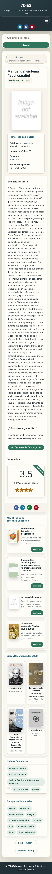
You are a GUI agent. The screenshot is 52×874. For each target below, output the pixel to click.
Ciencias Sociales (26, 832)
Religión (31, 814)
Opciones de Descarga (26, 447)
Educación (19, 57)
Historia (37, 820)
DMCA (31, 869)
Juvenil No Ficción (25, 826)
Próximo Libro (25, 850)
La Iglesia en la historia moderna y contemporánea (36, 692)
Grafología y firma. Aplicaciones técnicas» (24, 781)
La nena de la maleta (31, 597)
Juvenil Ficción (16, 814)
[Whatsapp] (29, 507)
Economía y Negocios (19, 820)
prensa (35, 789)
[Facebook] (26, 26)
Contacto (22, 869)
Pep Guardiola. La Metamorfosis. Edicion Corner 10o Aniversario (16, 741)
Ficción (12, 808)
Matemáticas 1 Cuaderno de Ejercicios (27, 531)
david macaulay (20, 789)
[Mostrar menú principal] (46, 20)
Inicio (8, 57)
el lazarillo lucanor (17, 774)
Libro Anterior (27, 842)
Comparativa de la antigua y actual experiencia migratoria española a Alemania (31, 565)
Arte (11, 826)
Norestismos (36, 730)
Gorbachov (16, 688)
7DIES (26, 5)
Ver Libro (37, 549)
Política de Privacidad (34, 866)
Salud (11, 832)
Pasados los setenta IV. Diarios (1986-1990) (30, 626)
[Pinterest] (32, 26)
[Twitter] (19, 26)
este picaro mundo (17, 768)
